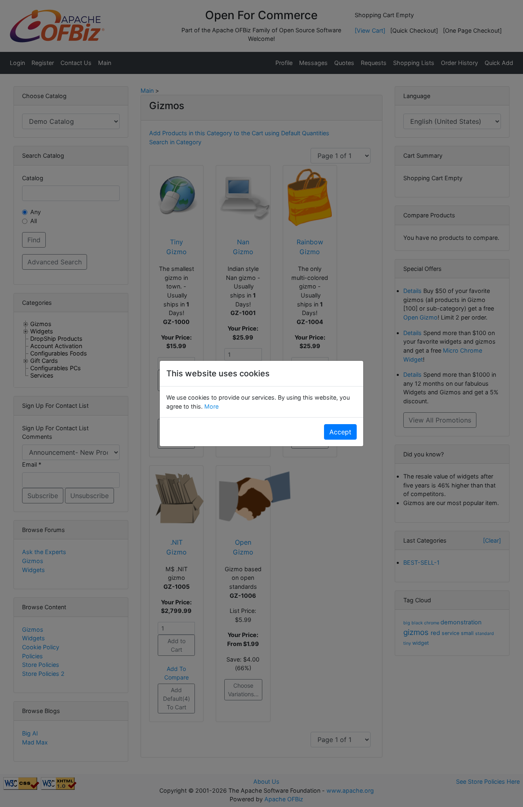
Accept (340, 432)
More (211, 406)
